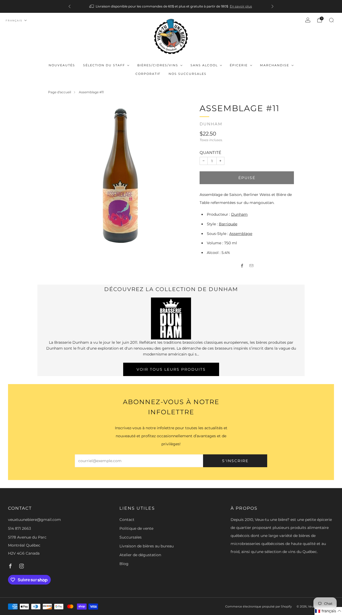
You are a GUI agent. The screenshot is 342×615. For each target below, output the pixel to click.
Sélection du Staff (104, 65)
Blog (124, 563)
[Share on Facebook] (242, 266)
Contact (126, 519)
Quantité (210, 152)
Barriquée (228, 224)
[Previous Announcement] (69, 6)
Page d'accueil (59, 92)
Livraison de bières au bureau (146, 546)
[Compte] (307, 20)
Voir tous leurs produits (171, 369)
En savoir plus (241, 6)
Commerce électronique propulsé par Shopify (258, 606)
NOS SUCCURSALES (188, 74)
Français (14, 20)
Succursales (130, 537)
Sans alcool (204, 65)
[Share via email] (251, 266)
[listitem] (171, 6)
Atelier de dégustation (140, 554)
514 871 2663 (19, 528)
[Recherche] (331, 20)
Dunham (211, 124)
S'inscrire (235, 460)
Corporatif (148, 74)
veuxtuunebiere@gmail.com (34, 519)
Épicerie (239, 65)
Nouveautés (62, 65)
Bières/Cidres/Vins (157, 65)
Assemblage (240, 233)
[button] (328, 611)
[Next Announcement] (272, 6)
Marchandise (274, 65)
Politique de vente (136, 528)
